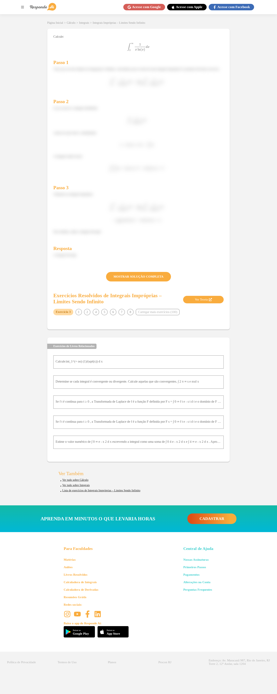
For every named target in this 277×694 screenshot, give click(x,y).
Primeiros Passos (194, 567)
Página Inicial (55, 22)
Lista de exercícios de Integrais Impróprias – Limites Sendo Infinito (101, 490)
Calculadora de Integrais (80, 582)
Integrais (84, 22)
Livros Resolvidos (75, 574)
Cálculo (71, 22)
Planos (112, 662)
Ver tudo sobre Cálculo (75, 479)
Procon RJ (164, 662)
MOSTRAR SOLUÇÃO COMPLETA (138, 276)
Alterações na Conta (196, 582)
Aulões (68, 567)
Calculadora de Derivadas (81, 589)
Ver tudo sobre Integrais (76, 485)
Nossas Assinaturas (196, 559)
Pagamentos (191, 574)
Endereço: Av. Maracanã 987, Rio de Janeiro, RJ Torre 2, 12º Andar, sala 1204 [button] (239, 662)
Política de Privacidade (21, 662)
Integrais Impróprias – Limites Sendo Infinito (119, 22)
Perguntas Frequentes (197, 589)
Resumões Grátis (75, 597)
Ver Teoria (201, 299)
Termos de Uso (67, 662)
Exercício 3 (63, 311)
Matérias (70, 559)
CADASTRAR (212, 518)
